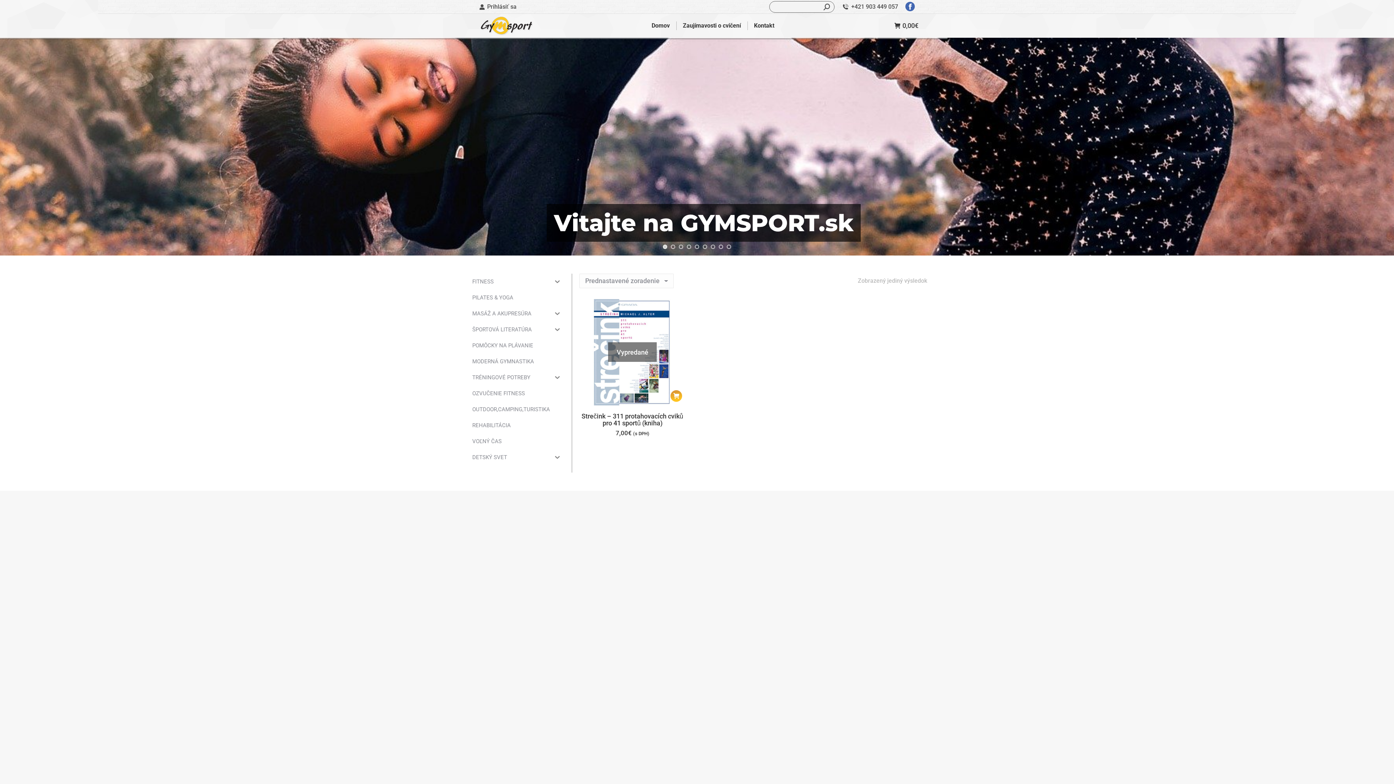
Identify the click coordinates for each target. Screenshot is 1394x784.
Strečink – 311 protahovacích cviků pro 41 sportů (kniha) (632, 419)
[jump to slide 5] (697, 247)
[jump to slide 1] (665, 247)
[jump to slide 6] (705, 247)
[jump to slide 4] (689, 247)
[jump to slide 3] (681, 247)
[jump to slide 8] (721, 247)
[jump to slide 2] (673, 247)
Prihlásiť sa (502, 6)
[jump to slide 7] (713, 247)
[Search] (827, 7)
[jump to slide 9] (729, 247)
